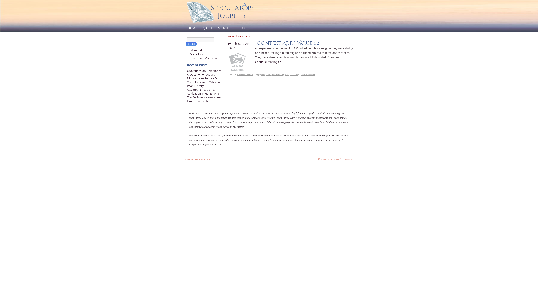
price (287, 75)
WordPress (324, 159)
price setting (294, 75)
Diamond (196, 50)
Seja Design (347, 159)
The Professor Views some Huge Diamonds (204, 99)
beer (263, 75)
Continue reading (266, 62)
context (268, 75)
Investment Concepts (245, 75)
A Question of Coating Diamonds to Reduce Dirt (203, 76)
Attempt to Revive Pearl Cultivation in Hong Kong (203, 91)
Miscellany (196, 54)
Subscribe (225, 28)
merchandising (278, 75)
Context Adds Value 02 (288, 43)
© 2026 (206, 159)
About (207, 28)
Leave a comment (308, 75)
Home (192, 28)
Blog (243, 28)
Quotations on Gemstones (204, 71)
